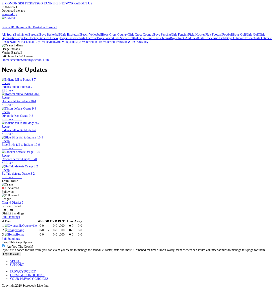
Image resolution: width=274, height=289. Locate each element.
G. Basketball (37, 27)
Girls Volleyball (65, 41)
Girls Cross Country (140, 34)
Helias (20, 234)
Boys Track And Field (184, 38)
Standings (27, 59)
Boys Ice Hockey (27, 38)
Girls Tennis (162, 38)
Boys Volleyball (45, 41)
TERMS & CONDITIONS (27, 275)
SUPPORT (17, 264)
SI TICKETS (29, 3)
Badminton (21, 34)
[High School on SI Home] (17, 23)
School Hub (41, 59)
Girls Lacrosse (88, 38)
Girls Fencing (179, 34)
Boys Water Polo (85, 41)
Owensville (29, 225)
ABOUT (15, 261)
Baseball (51, 27)
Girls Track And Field (212, 38)
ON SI (17, 3)
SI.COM (7, 3)
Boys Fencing (162, 34)
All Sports (8, 34)
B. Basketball (20, 27)
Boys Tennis (146, 38)
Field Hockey (196, 34)
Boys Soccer (105, 38)
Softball (134, 38)
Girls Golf (252, 34)
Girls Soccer (121, 38)
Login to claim (11, 253)
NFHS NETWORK (63, 3)
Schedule (15, 59)
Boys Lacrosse (69, 38)
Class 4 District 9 (12, 202)
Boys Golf (239, 34)
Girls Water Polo (106, 41)
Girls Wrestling (138, 41)
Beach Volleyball (91, 34)
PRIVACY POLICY (23, 271)
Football (7, 27)
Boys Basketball (49, 34)
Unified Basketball (23, 41)
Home (5, 59)
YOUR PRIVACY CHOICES (29, 278)
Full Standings (11, 217)
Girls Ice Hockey (49, 38)
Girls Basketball (70, 34)
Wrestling (123, 41)
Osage (20, 230)
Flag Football (213, 34)
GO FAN (44, 3)
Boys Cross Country (115, 34)
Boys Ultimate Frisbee (240, 38)
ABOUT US (84, 3)
